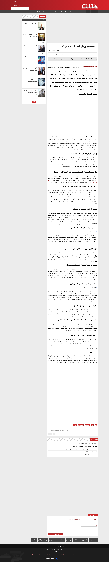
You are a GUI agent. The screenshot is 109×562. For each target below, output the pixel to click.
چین (92, 425)
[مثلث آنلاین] (90, 6)
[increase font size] (52, 54)
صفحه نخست (94, 12)
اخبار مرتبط (94, 439)
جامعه (49, 546)
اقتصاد (66, 12)
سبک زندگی (80, 425)
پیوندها (51, 549)
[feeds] (11, 1)
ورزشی (45, 546)
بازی (96, 425)
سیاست (83, 12)
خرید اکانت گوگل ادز (43, 540)
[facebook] (49, 434)
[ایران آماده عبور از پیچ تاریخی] (41, 59)
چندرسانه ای (44, 12)
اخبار (88, 12)
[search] (11, 8)
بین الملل (77, 12)
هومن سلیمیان (33, 95)
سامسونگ (87, 425)
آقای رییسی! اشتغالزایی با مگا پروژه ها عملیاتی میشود (87, 452)
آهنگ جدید (56, 540)
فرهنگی (57, 546)
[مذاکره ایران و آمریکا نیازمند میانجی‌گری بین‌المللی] (41, 82)
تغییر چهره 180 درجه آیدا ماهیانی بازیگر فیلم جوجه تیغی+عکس (85, 446)
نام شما (95, 519)
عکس (51, 12)
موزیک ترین (34, 540)
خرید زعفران (69, 540)
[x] (51, 434)
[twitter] (12, 1)
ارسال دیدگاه (56, 534)
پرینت (55, 54)
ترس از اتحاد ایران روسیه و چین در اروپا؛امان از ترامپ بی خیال (85, 443)
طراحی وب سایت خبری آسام (50, 559)
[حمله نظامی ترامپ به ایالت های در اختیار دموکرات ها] (41, 93)
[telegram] (14, 1)
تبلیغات (28, 12)
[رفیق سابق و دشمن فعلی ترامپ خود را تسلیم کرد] (41, 71)
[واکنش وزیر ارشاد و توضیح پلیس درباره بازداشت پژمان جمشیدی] (41, 48)
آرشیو (34, 101)
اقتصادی (53, 546)
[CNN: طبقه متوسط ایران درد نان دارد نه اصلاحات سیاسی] (41, 37)
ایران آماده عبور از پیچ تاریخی (30, 57)
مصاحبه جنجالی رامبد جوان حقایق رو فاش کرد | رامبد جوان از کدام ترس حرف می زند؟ (81, 449)
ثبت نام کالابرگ (76, 540)
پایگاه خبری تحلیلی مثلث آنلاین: (90, 66)
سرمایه (75, 425)
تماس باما (56, 549)
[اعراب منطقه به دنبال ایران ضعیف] (41, 26)
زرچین (50, 540)
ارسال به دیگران (62, 54)
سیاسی (66, 546)
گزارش (43, 20)
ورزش (56, 12)
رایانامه (95, 525)
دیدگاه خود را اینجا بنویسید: (74, 519)
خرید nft (63, 540)
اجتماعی (61, 12)
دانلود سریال (85, 540)
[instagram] (15, 1)
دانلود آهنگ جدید (93, 540)
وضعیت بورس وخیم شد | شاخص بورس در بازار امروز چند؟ (86, 454)
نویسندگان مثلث (36, 12)
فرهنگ (71, 12)
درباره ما (61, 549)
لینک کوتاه (51, 428)
